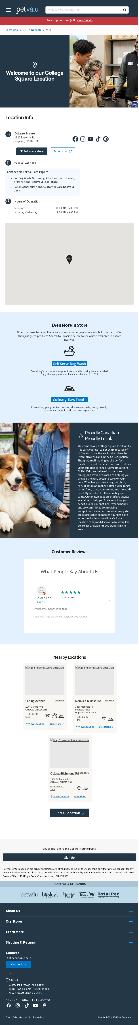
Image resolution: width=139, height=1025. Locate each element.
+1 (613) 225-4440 (82, 718)
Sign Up (69, 857)
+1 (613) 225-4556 (25, 162)
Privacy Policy (12, 1017)
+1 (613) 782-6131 (32, 715)
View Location (36, 724)
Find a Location (67, 813)
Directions (55, 724)
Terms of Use (39, 1017)
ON (24, 30)
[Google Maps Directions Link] (44, 667)
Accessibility (25, 1017)
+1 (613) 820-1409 (57, 788)
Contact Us (18, 964)
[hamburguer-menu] (9, 10)
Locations (11, 30)
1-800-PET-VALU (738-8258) (26, 984)
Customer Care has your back (44, 189)
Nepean (36, 30)
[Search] (124, 10)
